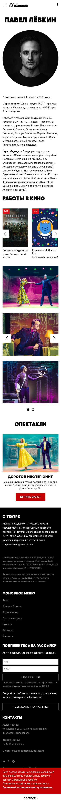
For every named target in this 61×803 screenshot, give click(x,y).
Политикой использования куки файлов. (28, 787)
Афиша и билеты (12, 606)
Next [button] (56, 234)
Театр (6, 600)
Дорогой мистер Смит (30, 477)
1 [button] (28, 409)
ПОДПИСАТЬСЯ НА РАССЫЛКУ (30, 706)
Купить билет (30, 496)
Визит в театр (10, 612)
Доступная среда (13, 618)
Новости (7, 624)
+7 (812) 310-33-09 (13, 743)
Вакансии (8, 630)
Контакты (8, 636)
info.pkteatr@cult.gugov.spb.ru (27, 750)
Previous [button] (5, 234)
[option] (15, 233)
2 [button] (33, 409)
